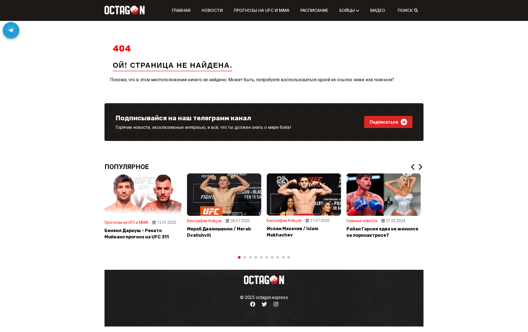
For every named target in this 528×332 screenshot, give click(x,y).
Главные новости (361, 221)
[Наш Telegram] (11, 30)
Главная (181, 10)
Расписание (314, 10)
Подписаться (384, 122)
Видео (377, 10)
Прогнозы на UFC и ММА (261, 10)
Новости (212, 10)
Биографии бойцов (204, 221)
